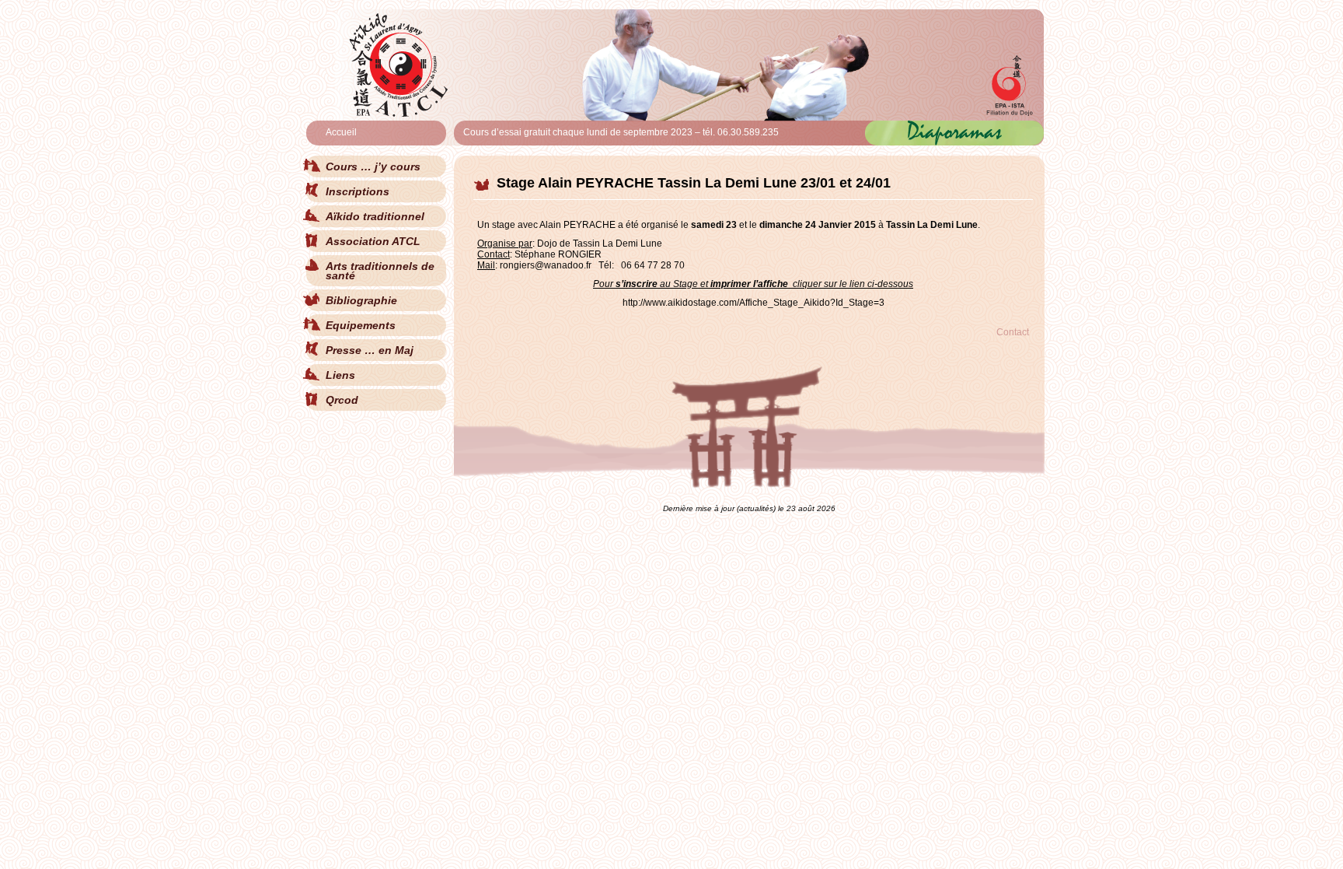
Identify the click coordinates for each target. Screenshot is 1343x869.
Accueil (341, 132)
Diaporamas (954, 130)
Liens (340, 375)
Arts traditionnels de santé (380, 270)
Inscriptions (357, 191)
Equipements (361, 325)
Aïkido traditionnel (375, 216)
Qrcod (342, 400)
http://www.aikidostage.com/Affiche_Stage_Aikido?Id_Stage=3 (753, 302)
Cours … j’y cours (373, 166)
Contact (1012, 332)
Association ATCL (373, 241)
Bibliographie (361, 300)
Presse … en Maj (369, 350)
